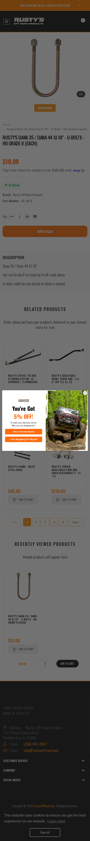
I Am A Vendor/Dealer (24, 431)
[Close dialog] (85, 393)
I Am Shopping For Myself (23, 439)
